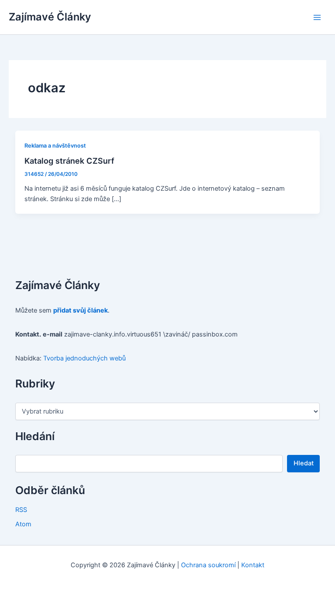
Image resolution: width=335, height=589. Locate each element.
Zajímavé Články (50, 16)
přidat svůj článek (80, 310)
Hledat (304, 463)
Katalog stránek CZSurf (69, 160)
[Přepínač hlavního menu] (317, 17)
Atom (23, 524)
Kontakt (252, 565)
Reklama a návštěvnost (55, 145)
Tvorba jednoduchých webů (84, 358)
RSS (21, 510)
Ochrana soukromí (208, 565)
